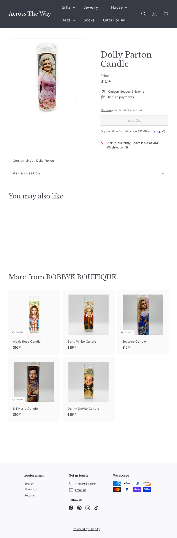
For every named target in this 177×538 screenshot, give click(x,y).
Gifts (67, 7)
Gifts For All (114, 20)
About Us (30, 489)
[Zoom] (47, 77)
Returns (29, 495)
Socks (89, 20)
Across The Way (30, 14)
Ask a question (26, 173)
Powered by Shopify (86, 529)
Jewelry (91, 7)
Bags (67, 20)
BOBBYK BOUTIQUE (81, 277)
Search (29, 483)
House (117, 7)
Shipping (106, 110)
